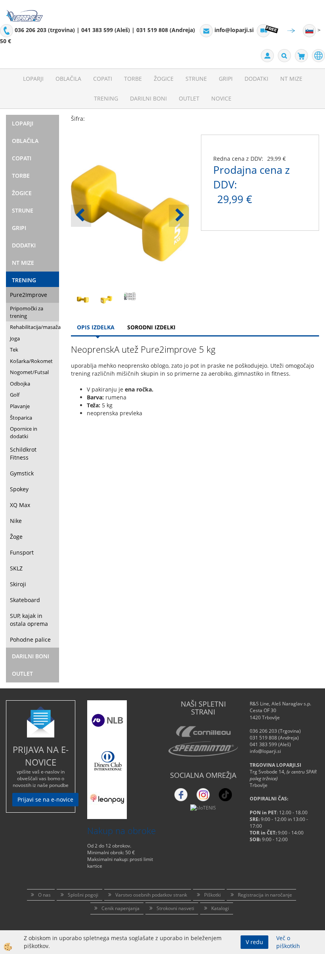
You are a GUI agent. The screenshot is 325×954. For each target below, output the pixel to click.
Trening (106, 98)
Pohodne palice (30, 639)
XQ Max (20, 505)
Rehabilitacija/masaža (34, 327)
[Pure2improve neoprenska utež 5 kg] (83, 299)
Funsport (22, 552)
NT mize (291, 78)
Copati (102, 78)
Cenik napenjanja (120, 908)
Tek (14, 349)
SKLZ (16, 568)
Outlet (189, 98)
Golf (14, 394)
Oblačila (68, 78)
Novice (221, 98)
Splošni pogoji (83, 894)
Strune (196, 78)
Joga (15, 338)
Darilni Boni (148, 98)
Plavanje (20, 406)
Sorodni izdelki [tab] (151, 327)
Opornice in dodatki (23, 432)
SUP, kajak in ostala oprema (29, 619)
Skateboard (25, 600)
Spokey (19, 489)
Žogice (164, 78)
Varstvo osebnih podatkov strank (151, 894)
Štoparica (21, 417)
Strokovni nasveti (175, 908)
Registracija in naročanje (265, 894)
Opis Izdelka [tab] (96, 327)
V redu (254, 942)
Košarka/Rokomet (31, 361)
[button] (179, 216)
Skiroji (18, 584)
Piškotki (212, 894)
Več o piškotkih (288, 942)
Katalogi (220, 908)
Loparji (33, 78)
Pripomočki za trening (26, 312)
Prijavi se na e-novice (45, 799)
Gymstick (22, 473)
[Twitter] (203, 794)
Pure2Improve (28, 294)
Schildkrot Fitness (23, 453)
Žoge (16, 536)
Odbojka (20, 383)
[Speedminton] (203, 749)
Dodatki (256, 78)
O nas (44, 894)
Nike (16, 521)
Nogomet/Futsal (29, 372)
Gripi (226, 78)
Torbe (133, 78)
